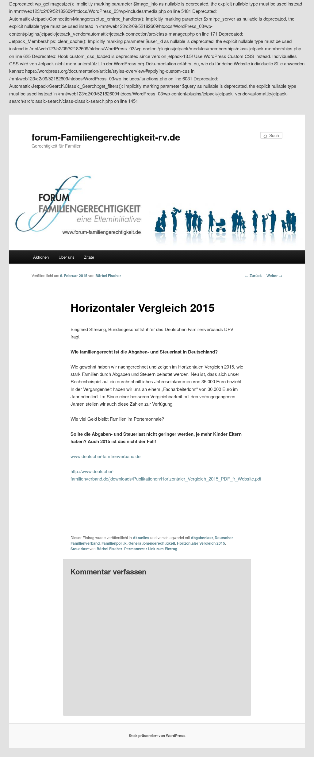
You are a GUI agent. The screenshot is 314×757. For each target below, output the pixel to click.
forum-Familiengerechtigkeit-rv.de (106, 136)
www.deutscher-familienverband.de (105, 456)
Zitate (89, 257)
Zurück (253, 275)
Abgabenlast (202, 537)
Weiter (274, 275)
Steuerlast (80, 548)
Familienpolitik (114, 543)
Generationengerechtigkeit (151, 543)
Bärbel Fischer (108, 275)
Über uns (67, 257)
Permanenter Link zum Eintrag (150, 548)
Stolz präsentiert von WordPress (157, 735)
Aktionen (41, 257)
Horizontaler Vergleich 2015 (201, 543)
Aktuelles (141, 537)
